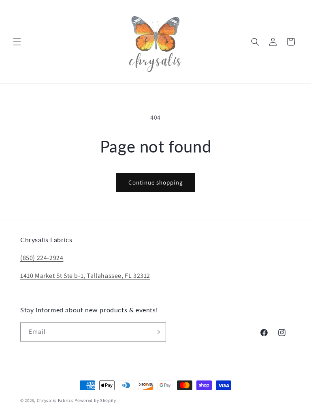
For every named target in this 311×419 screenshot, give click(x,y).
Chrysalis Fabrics (55, 400)
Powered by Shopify (95, 400)
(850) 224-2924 (41, 258)
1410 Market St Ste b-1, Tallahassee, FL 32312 (85, 275)
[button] (17, 42)
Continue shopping (155, 182)
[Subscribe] (157, 332)
